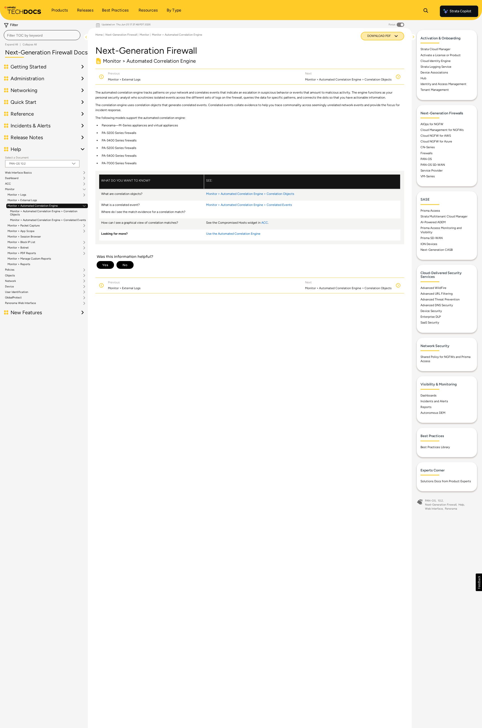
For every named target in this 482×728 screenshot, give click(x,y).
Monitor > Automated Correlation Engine (33, 205)
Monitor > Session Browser (24, 236)
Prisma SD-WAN (431, 238)
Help (461, 504)
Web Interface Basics (18, 172)
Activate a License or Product (440, 55)
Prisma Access (430, 210)
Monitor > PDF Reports (22, 253)
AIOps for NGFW (431, 124)
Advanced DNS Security (436, 305)
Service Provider (431, 170)
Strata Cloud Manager (435, 49)
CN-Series (427, 147)
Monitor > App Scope (21, 231)
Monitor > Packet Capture (24, 225)
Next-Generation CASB (436, 250)
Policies (9, 269)
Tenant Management (434, 90)
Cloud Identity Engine (435, 61)
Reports (426, 407)
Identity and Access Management (443, 84)
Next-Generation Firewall (121, 34)
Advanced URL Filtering (436, 293)
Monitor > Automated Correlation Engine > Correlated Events (48, 220)
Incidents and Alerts (434, 401)
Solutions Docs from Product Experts (445, 481)
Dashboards (428, 395)
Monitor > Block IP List (21, 242)
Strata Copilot (460, 11)
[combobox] (42, 35)
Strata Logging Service (435, 66)
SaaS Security (429, 322)
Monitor (10, 189)
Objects (10, 275)
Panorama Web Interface (20, 303)
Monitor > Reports (19, 264)
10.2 (440, 500)
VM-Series (427, 176)
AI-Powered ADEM (433, 222)
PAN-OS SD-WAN (432, 165)
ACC (8, 183)
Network (10, 281)
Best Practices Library (435, 447)
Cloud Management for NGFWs (442, 130)
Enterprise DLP (430, 316)
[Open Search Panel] (426, 11)
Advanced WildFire (433, 288)
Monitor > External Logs (22, 200)
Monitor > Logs (17, 194)
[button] (479, 582)
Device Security (431, 311)
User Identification (16, 292)
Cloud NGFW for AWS (435, 135)
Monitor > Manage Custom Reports (29, 258)
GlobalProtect (13, 297)
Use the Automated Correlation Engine (233, 233)
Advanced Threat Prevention (440, 299)
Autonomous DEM (432, 413)
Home (99, 34)
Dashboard (11, 178)
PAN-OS (426, 159)
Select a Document (17, 157)
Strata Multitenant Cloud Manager (443, 216)
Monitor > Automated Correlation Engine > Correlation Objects (43, 213)
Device (9, 286)
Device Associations (434, 72)
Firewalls (426, 153)
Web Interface (434, 508)
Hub (423, 78)
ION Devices (428, 244)
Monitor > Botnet (18, 247)
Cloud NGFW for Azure (436, 141)
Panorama (451, 508)
